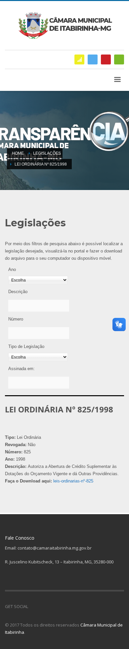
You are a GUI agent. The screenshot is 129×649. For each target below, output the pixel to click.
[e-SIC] (79, 59)
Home (18, 153)
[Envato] (119, 59)
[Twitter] (93, 59)
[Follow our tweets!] (43, 606)
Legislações (47, 153)
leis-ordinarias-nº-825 (73, 480)
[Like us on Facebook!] (33, 606)
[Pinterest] (106, 59)
